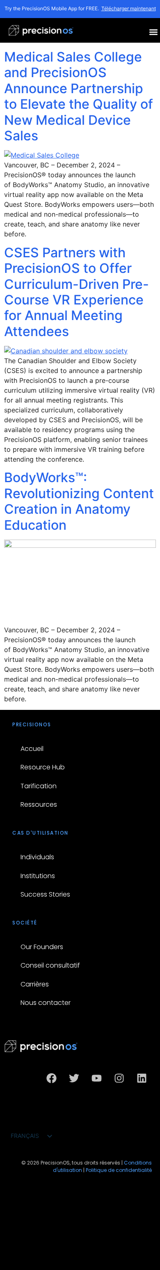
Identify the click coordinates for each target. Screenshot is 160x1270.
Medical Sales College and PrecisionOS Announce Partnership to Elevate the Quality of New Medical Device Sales (78, 96)
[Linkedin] (141, 1078)
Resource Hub (43, 767)
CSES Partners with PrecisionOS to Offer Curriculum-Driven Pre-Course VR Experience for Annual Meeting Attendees (76, 292)
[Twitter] (74, 1078)
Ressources (39, 804)
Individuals (37, 857)
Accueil (32, 748)
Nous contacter (46, 1002)
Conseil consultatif (50, 965)
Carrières (35, 984)
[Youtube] (96, 1078)
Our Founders (42, 947)
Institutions (38, 876)
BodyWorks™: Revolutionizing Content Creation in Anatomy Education (79, 501)
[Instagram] (119, 1078)
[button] (153, 32)
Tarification (39, 786)
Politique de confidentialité (119, 1170)
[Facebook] (51, 1078)
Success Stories (45, 894)
